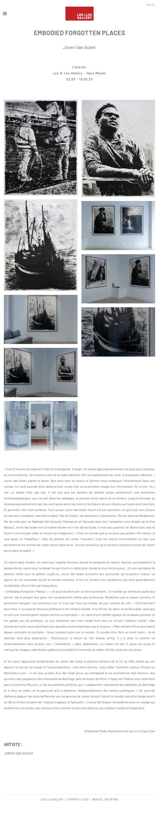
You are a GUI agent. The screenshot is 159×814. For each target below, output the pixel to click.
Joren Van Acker (79, 47)
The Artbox (111, 799)
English (150, 4)
